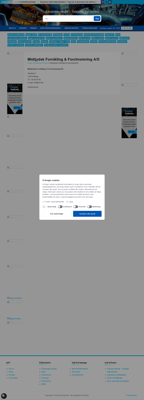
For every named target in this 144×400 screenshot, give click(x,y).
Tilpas (71, 202)
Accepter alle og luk (87, 214)
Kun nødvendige (56, 214)
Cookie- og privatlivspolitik (54, 202)
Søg (97, 18)
